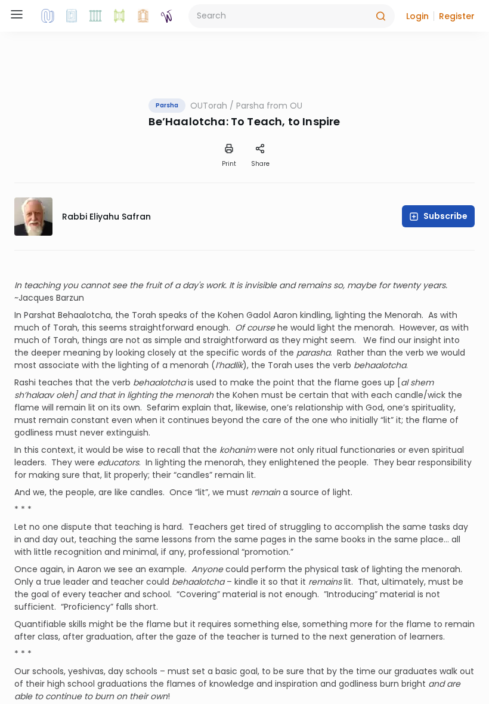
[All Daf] (143, 16)
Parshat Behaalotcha (67, 315)
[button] (417, 16)
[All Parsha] (119, 16)
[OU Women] (167, 16)
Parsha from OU (269, 106)
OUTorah (208, 105)
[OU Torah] (47, 16)
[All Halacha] (95, 16)
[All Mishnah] (71, 16)
